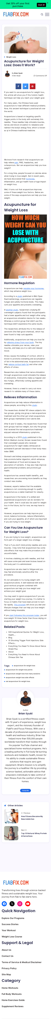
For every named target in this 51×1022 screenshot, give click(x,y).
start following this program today (24, 615)
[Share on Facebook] (18, 88)
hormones (30, 179)
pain (16, 162)
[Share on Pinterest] (32, 88)
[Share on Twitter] (25, 88)
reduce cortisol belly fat (18, 364)
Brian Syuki (18, 73)
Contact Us (7, 956)
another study (12, 310)
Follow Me (25, 790)
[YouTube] (27, 903)
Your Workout (9, 930)
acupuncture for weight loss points (19, 670)
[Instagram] (19, 903)
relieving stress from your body (20, 342)
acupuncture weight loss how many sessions (23, 674)
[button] (42, 14)
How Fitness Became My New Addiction (32, 817)
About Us (6, 950)
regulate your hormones (33, 288)
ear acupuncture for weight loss (18, 681)
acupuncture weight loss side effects (20, 677)
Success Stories (10, 924)
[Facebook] (4, 903)
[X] (12, 903)
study (19, 296)
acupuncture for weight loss (24, 666)
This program (20, 605)
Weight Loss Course (12, 936)
